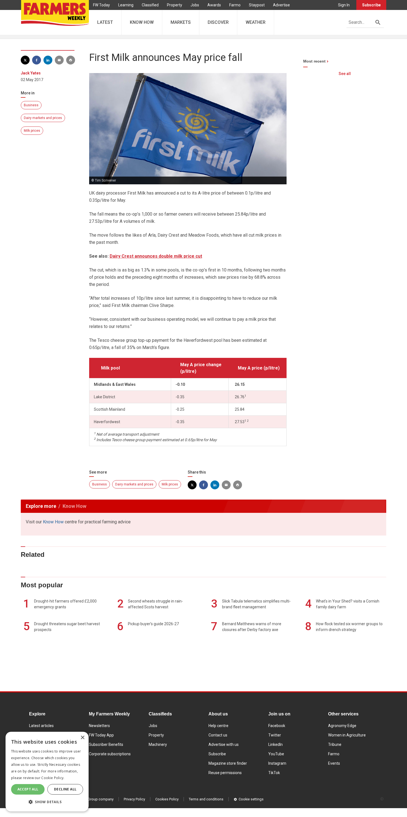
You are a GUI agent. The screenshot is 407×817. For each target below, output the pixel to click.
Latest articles (41, 725)
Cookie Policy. (52, 777)
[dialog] (47, 771)
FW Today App (101, 735)
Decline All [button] (65, 789)
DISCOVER (218, 22)
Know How (53, 521)
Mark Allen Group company (92, 799)
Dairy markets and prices (43, 118)
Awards (214, 5)
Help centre (218, 725)
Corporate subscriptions (110, 754)
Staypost (257, 5)
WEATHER (256, 22)
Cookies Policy (167, 799)
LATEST (105, 22)
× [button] (82, 738)
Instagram (277, 763)
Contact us (217, 735)
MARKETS (181, 22)
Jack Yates (31, 73)
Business (31, 105)
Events (334, 763)
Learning (125, 5)
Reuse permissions (225, 773)
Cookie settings (251, 799)
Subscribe (371, 5)
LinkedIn (275, 744)
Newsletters (99, 725)
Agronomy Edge (342, 725)
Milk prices (32, 131)
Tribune (334, 744)
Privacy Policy (134, 799)
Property (174, 5)
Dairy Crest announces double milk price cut (156, 256)
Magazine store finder (227, 763)
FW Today (101, 5)
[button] (47, 802)
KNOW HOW (142, 22)
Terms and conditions (206, 799)
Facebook (276, 725)
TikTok (274, 773)
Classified (150, 5)
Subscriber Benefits (106, 744)
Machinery (158, 744)
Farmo (235, 5)
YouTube (276, 754)
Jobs (194, 5)
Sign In (344, 5)
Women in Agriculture (347, 735)
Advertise (281, 5)
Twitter (274, 735)
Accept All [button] (27, 789)
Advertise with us (223, 744)
